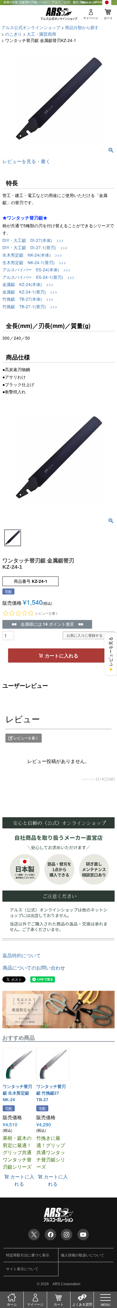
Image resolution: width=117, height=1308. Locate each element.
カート (108, 18)
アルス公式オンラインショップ (31, 27)
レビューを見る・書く (26, 161)
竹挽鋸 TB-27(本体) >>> (27, 299)
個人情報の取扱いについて (82, 1255)
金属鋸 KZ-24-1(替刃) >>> (29, 292)
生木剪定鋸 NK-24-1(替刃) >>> (34, 262)
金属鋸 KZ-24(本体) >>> (27, 284)
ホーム (12, 1304)
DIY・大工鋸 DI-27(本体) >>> (33, 240)
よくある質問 (82, 1304)
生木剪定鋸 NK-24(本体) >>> (32, 255)
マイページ (90, 18)
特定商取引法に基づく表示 (27, 1255)
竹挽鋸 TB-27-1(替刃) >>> (29, 306)
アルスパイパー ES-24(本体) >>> (36, 270)
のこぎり (13, 34)
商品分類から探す (82, 27)
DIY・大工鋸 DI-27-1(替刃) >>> (35, 247)
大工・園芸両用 (41, 34)
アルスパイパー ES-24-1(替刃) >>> (38, 277)
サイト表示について (22, 1269)
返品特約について (21, 955)
